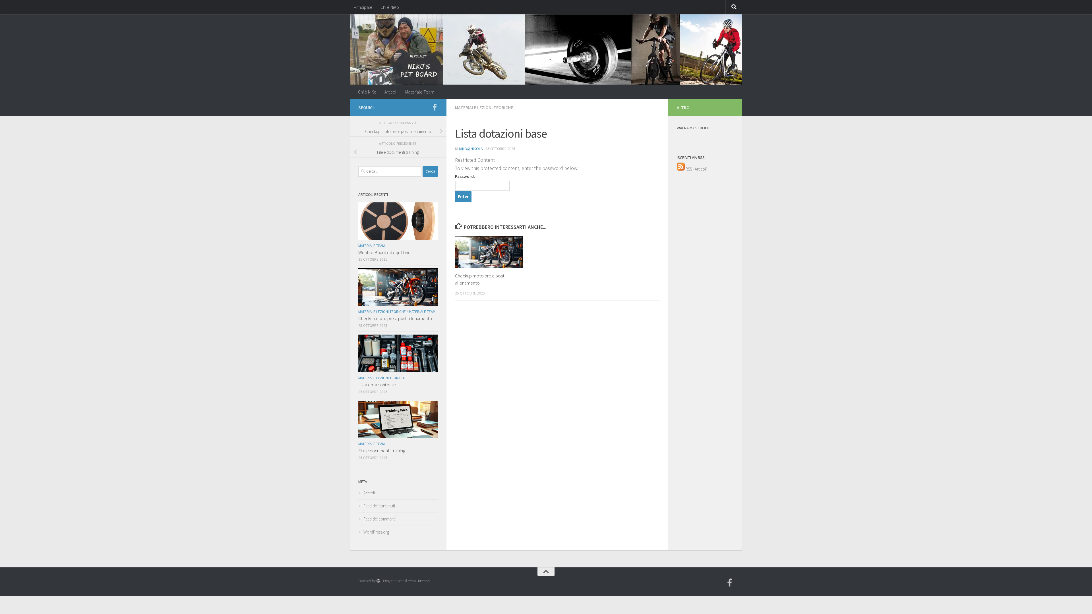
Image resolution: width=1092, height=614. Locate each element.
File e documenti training (381, 450)
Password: (465, 176)
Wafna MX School (693, 127)
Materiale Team (419, 92)
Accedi (369, 492)
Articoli (390, 92)
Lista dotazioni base (377, 384)
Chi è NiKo (389, 7)
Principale (363, 7)
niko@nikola (471, 148)
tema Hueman (419, 580)
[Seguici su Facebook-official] (434, 107)
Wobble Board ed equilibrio (384, 252)
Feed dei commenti (379, 519)
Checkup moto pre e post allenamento (395, 318)
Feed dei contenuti (379, 506)
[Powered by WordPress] (378, 581)
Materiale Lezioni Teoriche (484, 107)
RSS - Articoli (696, 169)
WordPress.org (376, 532)
